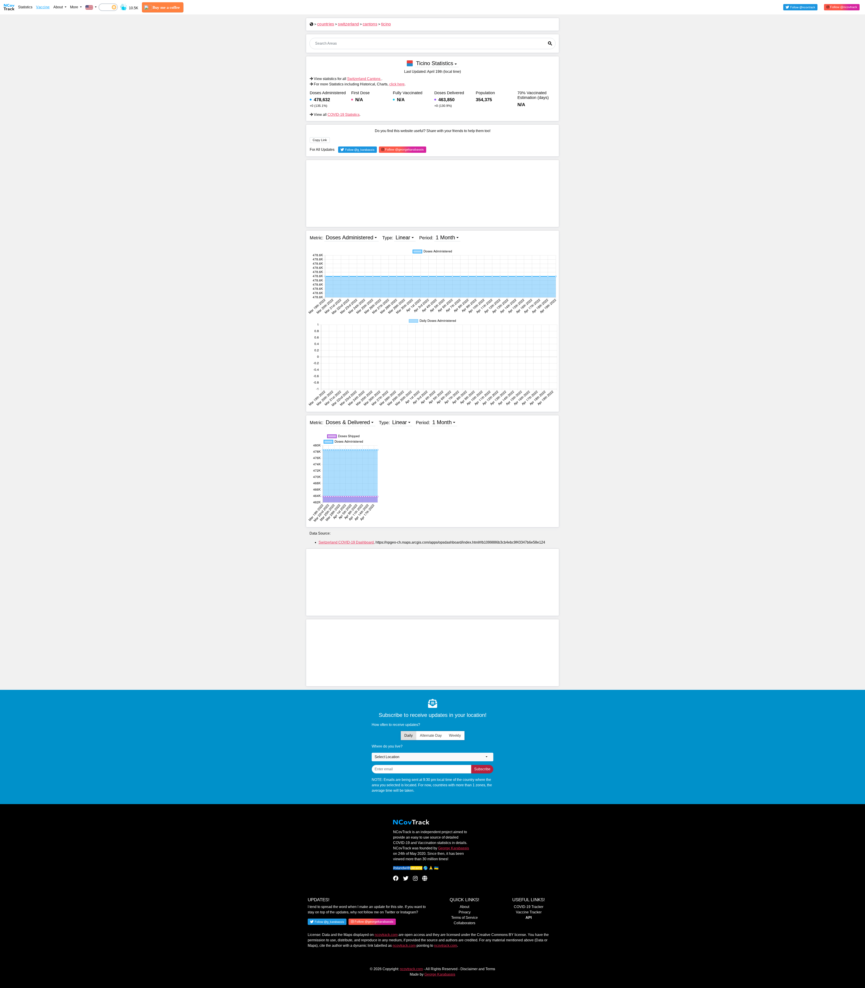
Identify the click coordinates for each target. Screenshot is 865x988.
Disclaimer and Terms (477, 969)
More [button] (74, 7)
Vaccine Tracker (529, 912)
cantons (370, 24)
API (529, 917)
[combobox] (432, 757)
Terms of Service (464, 917)
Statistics (25, 7)
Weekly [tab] (455, 735)
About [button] (58, 7)
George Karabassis (453, 848)
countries (325, 24)
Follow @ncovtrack (843, 7)
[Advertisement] (432, 193)
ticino (386, 24)
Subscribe (482, 769)
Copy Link (320, 140)
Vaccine (43, 7)
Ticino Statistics (434, 63)
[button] (91, 7)
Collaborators (464, 923)
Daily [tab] (408, 735)
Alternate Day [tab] (431, 735)
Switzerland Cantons (364, 79)
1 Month (445, 237)
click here (397, 84)
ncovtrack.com (386, 935)
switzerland (348, 24)
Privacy (465, 912)
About (464, 907)
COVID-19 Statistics (344, 115)
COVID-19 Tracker (528, 907)
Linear (403, 237)
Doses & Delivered (348, 422)
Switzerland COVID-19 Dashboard (346, 542)
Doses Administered (349, 237)
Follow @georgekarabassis (404, 149)
